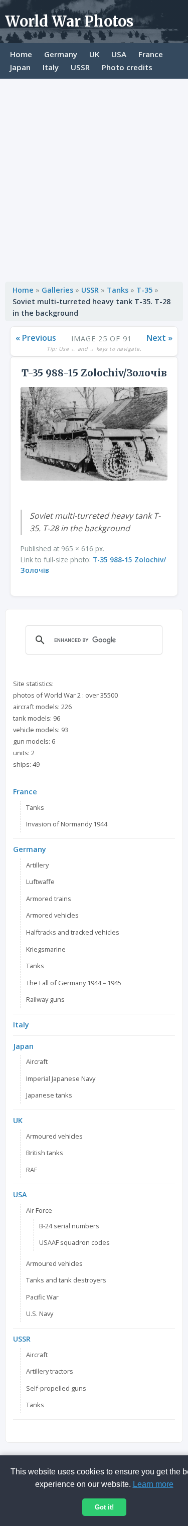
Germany (60, 54)
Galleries (57, 290)
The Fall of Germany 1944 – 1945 (73, 982)
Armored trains (48, 898)
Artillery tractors (49, 1371)
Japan (20, 67)
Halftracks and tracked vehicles (72, 932)
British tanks (44, 1152)
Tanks (117, 290)
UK (94, 54)
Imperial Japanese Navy (60, 1078)
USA (118, 54)
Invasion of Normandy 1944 (66, 823)
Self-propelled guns (56, 1388)
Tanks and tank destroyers (66, 1279)
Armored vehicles (52, 915)
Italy (51, 67)
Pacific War (42, 1296)
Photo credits (127, 67)
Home (21, 54)
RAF (31, 1169)
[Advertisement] (94, 178)
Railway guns (45, 999)
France (150, 54)
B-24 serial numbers (69, 1225)
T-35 (144, 290)
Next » (159, 337)
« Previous (36, 337)
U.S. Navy (39, 1313)
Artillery (37, 864)
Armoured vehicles (54, 1136)
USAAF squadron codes (74, 1242)
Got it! (104, 1507)
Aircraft (37, 1061)
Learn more (153, 1484)
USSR (80, 67)
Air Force (39, 1210)
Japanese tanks (49, 1095)
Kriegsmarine (46, 949)
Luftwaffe (40, 881)
